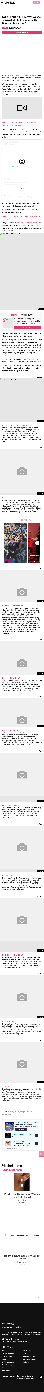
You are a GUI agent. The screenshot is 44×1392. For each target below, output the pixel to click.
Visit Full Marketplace (12, 1170)
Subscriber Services (29, 1356)
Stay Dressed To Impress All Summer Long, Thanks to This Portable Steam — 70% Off (27, 321)
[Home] (22, 1313)
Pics (5, 28)
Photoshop (7, 1114)
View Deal (28, 327)
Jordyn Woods (25, 1111)
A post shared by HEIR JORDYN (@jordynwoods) (22, 197)
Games (4, 1368)
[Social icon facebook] (17, 1324)
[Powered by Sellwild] (39, 1298)
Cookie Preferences (8, 1379)
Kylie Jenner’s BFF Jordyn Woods (22, 75)
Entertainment (7, 1356)
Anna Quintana (15, 28)
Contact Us (26, 1350)
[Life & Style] (10, 2)
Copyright (5, 1376)
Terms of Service (27, 1376)
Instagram (13, 1111)
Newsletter (6, 1371)
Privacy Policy (15, 1376)
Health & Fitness (8, 1362)
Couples (4, 1359)
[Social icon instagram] (24, 1324)
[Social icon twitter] (20, 1324)
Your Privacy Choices (23, 1379)
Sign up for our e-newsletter (12, 1327)
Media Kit (25, 1362)
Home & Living (7, 1365)
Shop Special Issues (29, 1359)
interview (21, 345)
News (3, 1351)
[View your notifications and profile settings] (41, 1377)
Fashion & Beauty (8, 1353)
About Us (25, 1353)
